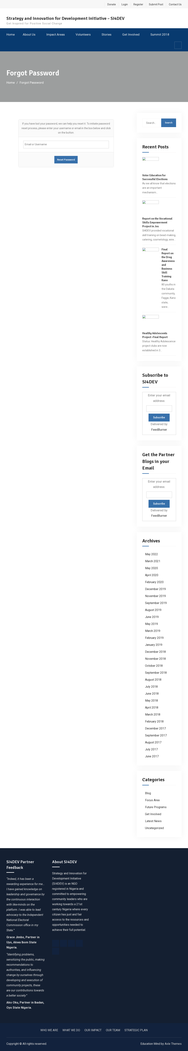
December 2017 (155, 728)
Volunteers (83, 34)
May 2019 (151, 624)
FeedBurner (159, 429)
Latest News (153, 821)
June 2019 (152, 617)
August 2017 (153, 742)
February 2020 (154, 582)
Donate (111, 4)
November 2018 (155, 658)
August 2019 (153, 610)
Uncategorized (154, 828)
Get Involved (131, 34)
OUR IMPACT (93, 1030)
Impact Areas (55, 34)
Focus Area (152, 800)
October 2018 (154, 665)
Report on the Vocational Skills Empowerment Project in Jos (157, 222)
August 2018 (153, 679)
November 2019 (155, 596)
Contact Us (175, 4)
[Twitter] (63, 943)
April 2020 (151, 575)
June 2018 (152, 693)
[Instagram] (71, 943)
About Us (29, 34)
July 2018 (151, 686)
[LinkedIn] (79, 943)
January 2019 (153, 645)
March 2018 (152, 714)
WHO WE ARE (49, 1030)
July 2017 (151, 749)
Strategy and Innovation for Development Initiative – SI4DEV (65, 18)
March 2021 (152, 561)
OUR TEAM (113, 1030)
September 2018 (156, 672)
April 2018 (151, 707)
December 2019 (155, 589)
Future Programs (156, 807)
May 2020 (151, 568)
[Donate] (55, 951)
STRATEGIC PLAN (136, 1030)
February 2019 (154, 638)
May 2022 (151, 554)
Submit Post (156, 4)
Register (138, 4)
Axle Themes (173, 1043)
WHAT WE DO (71, 1030)
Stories (106, 34)
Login (125, 4)
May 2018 (151, 700)
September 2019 (156, 603)
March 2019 (152, 631)
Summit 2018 (159, 34)
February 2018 (154, 721)
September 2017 (156, 735)
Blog (148, 793)
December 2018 (155, 652)
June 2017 (152, 756)
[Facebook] (55, 943)
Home (10, 34)
